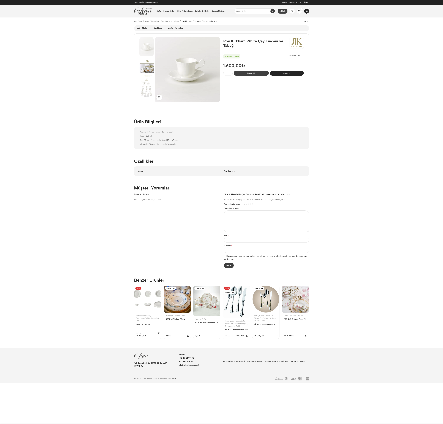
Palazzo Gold (259, 321)
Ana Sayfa (138, 21)
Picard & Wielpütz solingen (236, 323)
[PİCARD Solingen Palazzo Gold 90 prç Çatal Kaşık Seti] (265, 299)
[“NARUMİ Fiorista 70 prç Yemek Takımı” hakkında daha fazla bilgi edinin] (188, 336)
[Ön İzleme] (158, 288)
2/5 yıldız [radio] (247, 204)
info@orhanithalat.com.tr (189, 365)
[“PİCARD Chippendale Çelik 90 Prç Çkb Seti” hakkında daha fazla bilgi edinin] (247, 336)
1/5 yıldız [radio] (245, 204)
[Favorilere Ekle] (158, 293)
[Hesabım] (292, 11)
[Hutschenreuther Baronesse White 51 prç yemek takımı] (147, 299)
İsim (226, 236)
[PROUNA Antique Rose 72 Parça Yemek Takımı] (295, 299)
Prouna (300, 316)
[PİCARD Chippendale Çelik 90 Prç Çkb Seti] (236, 302)
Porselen (155, 21)
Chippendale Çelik (232, 326)
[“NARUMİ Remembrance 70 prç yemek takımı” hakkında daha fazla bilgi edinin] (217, 336)
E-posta (228, 246)
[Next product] (307, 21)
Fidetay (173, 379)
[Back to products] (304, 21)
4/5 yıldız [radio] (251, 204)
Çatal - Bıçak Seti (237, 321)
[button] (158, 333)
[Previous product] (302, 21)
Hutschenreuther (143, 316)
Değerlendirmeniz (232, 208)
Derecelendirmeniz (232, 204)
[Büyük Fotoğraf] (159, 97)
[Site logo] (142, 11)
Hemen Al (286, 73)
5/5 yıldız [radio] (253, 204)
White (176, 21)
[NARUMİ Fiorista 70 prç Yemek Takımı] (177, 299)
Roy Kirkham (166, 21)
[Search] (272, 11)
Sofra (147, 21)
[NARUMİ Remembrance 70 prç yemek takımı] (206, 301)
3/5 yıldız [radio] (249, 204)
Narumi (177, 316)
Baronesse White (143, 318)
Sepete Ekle (251, 73)
